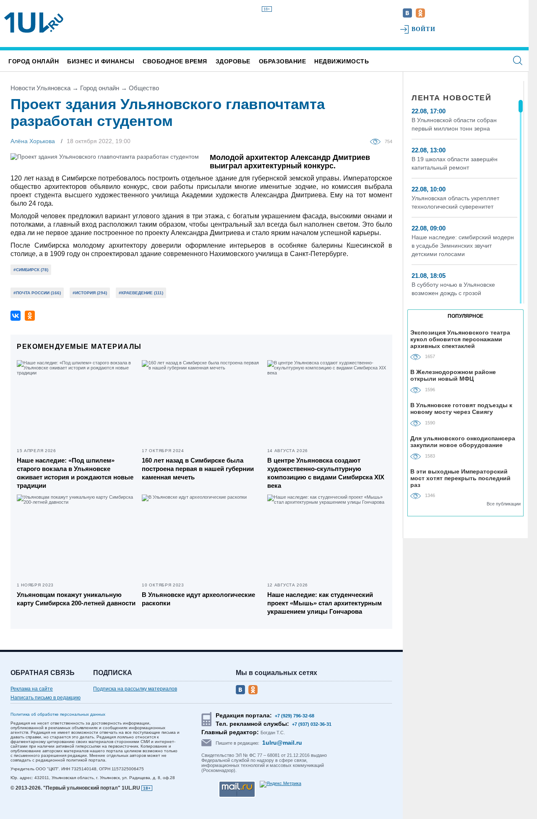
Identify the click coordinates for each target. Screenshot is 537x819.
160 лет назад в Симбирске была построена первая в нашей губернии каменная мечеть (198, 469)
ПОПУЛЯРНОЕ (465, 316)
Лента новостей (451, 98)
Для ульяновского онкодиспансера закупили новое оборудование (462, 441)
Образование (282, 61)
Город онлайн (33, 61)
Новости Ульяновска (40, 88)
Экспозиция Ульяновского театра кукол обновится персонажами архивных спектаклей (460, 339)
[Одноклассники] (30, 316)
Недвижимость (341, 61)
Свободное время (175, 61)
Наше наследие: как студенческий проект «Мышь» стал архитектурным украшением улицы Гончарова (324, 603)
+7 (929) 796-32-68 (294, 715)
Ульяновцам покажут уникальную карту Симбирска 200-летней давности (76, 599)
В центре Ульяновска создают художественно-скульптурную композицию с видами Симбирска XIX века (325, 473)
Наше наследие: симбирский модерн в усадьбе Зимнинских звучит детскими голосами (463, 245)
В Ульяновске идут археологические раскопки (198, 599)
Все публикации (504, 503)
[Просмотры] (377, 141)
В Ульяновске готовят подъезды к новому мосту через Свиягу (461, 408)
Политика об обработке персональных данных (57, 714)
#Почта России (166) (37, 292)
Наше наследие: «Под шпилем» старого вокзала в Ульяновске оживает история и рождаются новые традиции (75, 473)
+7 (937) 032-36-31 (311, 724)
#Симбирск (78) (30, 269)
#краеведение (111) (141, 292)
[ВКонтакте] (15, 316)
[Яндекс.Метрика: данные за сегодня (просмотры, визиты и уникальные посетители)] (280, 784)
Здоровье (233, 61)
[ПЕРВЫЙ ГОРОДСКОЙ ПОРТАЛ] (33, 22)
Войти (423, 29)
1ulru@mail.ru (282, 742)
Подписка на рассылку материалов (135, 689)
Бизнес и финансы (100, 61)
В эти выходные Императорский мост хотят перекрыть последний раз (460, 478)
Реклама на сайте (31, 689)
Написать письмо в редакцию (45, 698)
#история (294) (90, 292)
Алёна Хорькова (32, 141)
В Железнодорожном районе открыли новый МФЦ (453, 375)
